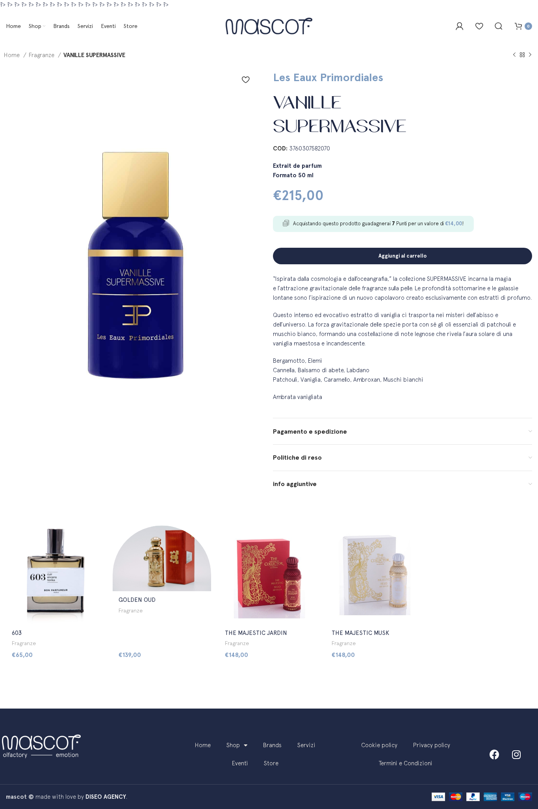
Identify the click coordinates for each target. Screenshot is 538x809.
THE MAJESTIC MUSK (360, 632)
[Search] (498, 26)
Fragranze (42, 55)
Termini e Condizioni (405, 763)
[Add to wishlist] (245, 79)
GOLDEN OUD (137, 599)
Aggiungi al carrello (402, 256)
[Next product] (530, 55)
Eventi (240, 763)
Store (271, 763)
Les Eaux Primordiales (328, 77)
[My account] (460, 26)
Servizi (306, 745)
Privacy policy (431, 745)
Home (12, 55)
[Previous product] (514, 55)
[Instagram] (516, 754)
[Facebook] (495, 754)
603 (17, 632)
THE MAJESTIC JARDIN (256, 632)
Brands (272, 745)
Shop (233, 745)
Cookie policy (379, 745)
